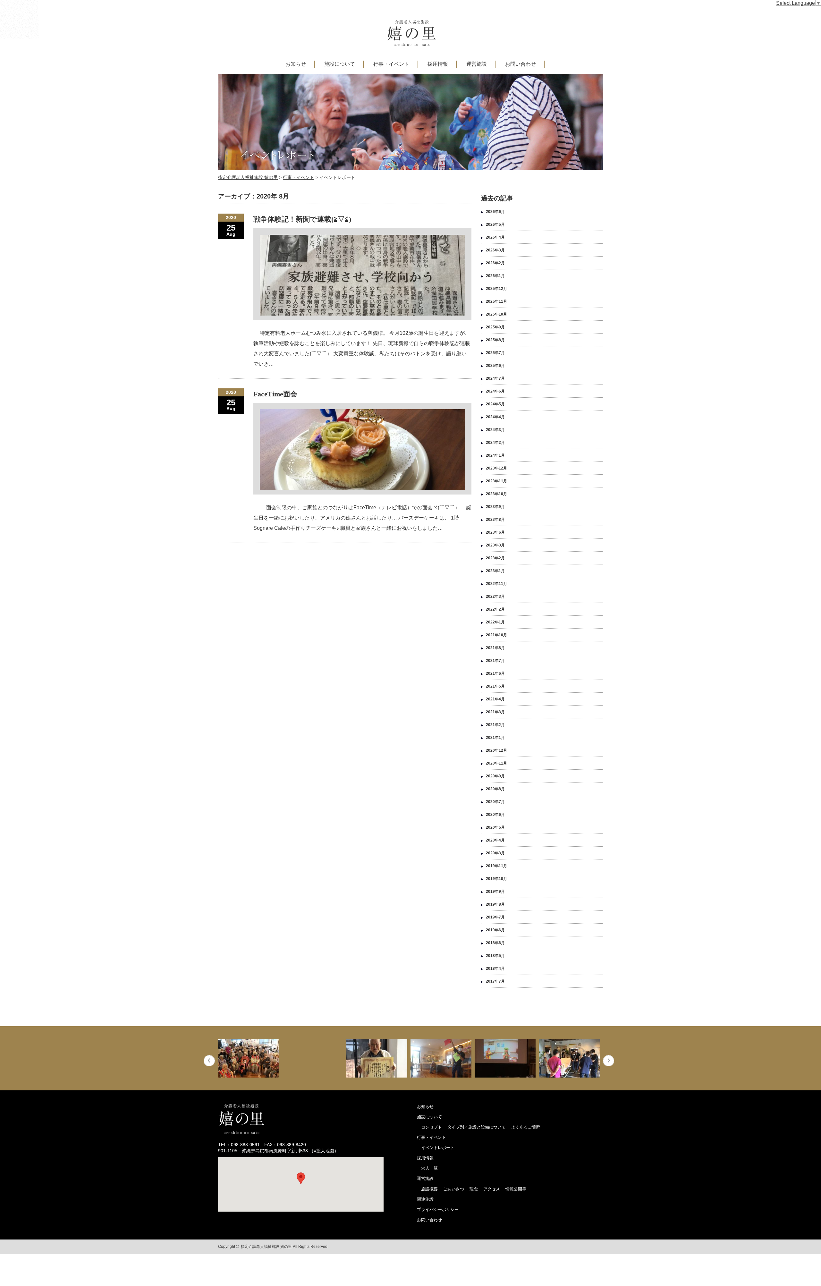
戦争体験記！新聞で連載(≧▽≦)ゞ (306, 219)
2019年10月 (496, 878)
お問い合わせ (520, 64)
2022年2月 (495, 609)
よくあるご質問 (525, 1127)
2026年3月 (495, 250)
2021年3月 (495, 712)
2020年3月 (495, 853)
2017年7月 (495, 981)
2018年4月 (495, 968)
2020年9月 (495, 776)
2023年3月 (495, 545)
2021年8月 (495, 648)
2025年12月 (496, 288)
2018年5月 (495, 955)
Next (608, 1060)
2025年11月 (496, 301)
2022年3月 (495, 596)
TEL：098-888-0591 (239, 1144)
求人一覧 (429, 1168)
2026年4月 (495, 237)
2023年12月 (496, 468)
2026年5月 (495, 224)
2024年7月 (495, 378)
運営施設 (476, 64)
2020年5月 (495, 827)
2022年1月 (495, 622)
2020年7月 (495, 802)
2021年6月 (495, 673)
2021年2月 (495, 725)
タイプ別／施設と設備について (476, 1127)
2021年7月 (495, 660)
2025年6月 (495, 365)
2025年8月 (495, 340)
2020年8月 (495, 789)
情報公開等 (515, 1189)
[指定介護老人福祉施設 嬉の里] (411, 43)
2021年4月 (495, 699)
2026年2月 (495, 263)
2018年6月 (495, 943)
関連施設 (425, 1199)
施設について (339, 64)
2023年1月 (495, 571)
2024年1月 (495, 455)
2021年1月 (495, 737)
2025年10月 (496, 314)
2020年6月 (495, 814)
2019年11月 (496, 866)
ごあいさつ (453, 1189)
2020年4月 (495, 840)
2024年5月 (495, 404)
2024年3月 (495, 429)
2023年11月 (496, 481)
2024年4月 (495, 417)
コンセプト (431, 1127)
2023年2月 (495, 558)
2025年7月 (495, 353)
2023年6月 (495, 532)
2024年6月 (495, 391)
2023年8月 (495, 519)
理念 (474, 1189)
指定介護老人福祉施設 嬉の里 (266, 1246)
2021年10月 (496, 635)
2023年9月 (495, 506)
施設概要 (429, 1189)
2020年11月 (496, 763)
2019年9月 (495, 891)
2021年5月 (495, 686)
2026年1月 (495, 276)
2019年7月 (495, 917)
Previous (209, 1060)
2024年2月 (495, 442)
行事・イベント (391, 64)
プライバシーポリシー (438, 1209)
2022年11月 (496, 583)
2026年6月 (495, 211)
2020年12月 (496, 750)
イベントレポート (437, 1147)
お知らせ (295, 64)
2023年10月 (496, 494)
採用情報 (437, 64)
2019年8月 (495, 904)
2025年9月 (495, 327)
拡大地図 (325, 1150)
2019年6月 (495, 930)
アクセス (491, 1189)
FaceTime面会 (275, 394)
